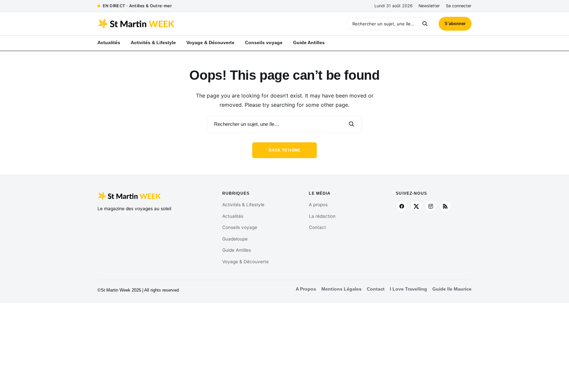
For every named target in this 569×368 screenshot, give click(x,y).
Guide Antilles (236, 250)
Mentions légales (341, 289)
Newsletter (429, 5)
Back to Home (285, 150)
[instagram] (431, 206)
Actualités (232, 216)
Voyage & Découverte (245, 261)
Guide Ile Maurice (452, 289)
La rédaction (322, 216)
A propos (318, 204)
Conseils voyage (239, 227)
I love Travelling (408, 289)
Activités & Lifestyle (243, 204)
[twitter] (416, 206)
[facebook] (402, 206)
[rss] (445, 206)
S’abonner (455, 23)
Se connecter (459, 5)
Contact (317, 227)
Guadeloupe (235, 238)
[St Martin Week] (190, 23)
